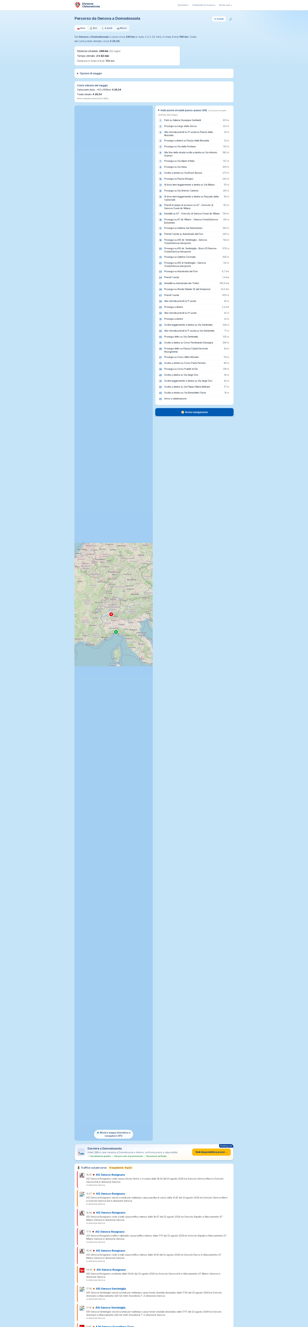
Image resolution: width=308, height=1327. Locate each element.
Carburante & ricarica (203, 5)
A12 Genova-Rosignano (110, 1174)
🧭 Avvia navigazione (194, 412)
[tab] (81, 28)
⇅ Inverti (219, 18)
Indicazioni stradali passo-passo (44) (192, 112)
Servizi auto (225, 5)
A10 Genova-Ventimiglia (111, 1288)
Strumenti (183, 5)
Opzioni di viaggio (91, 73)
